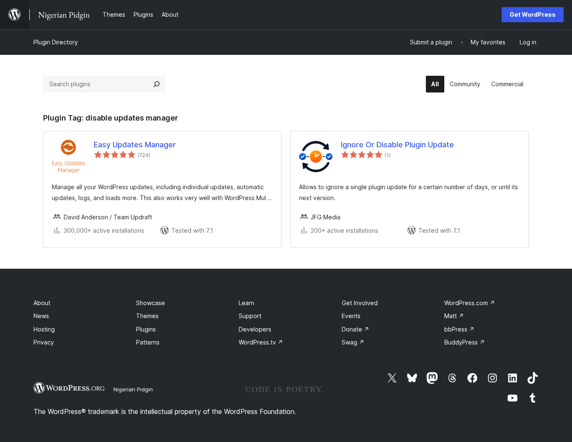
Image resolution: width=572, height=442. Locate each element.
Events (351, 315)
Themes (147, 315)
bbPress (459, 329)
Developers (255, 329)
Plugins (146, 329)
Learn (246, 302)
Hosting (44, 329)
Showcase (150, 302)
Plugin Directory (55, 42)
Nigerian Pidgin (133, 389)
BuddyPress (464, 342)
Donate (355, 329)
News (41, 315)
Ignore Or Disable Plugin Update (397, 144)
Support (250, 315)
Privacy (43, 342)
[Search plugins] (156, 84)
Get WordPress (533, 14)
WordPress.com (469, 302)
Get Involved (360, 302)
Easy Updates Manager (135, 144)
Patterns (148, 342)
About (41, 302)
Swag (353, 342)
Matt (454, 315)
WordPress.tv (261, 342)
